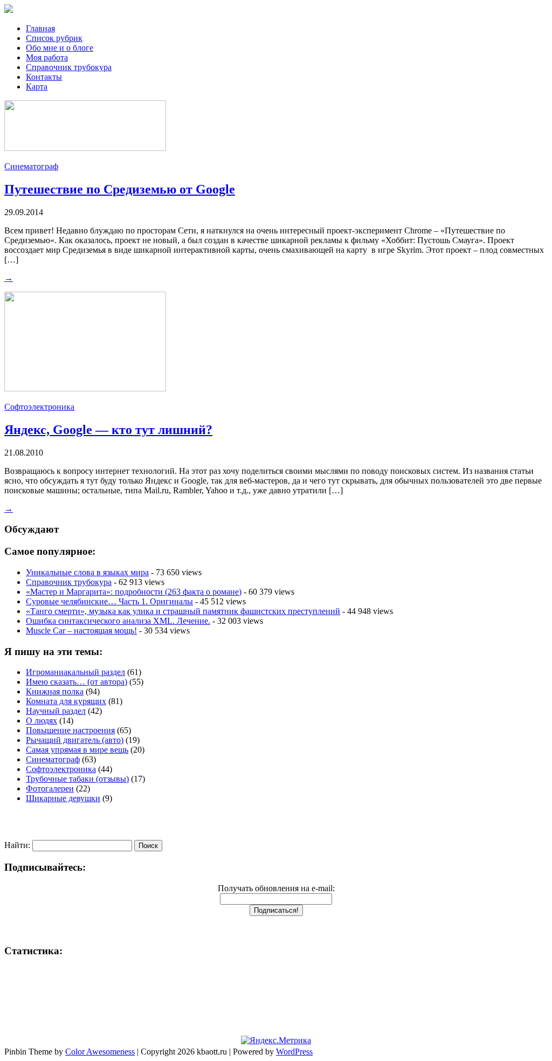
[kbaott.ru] (276, 9)
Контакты (44, 76)
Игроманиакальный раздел (75, 672)
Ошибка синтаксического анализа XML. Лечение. (118, 620)
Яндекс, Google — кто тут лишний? (108, 430)
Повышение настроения (70, 730)
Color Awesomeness (100, 1051)
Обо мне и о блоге (59, 47)
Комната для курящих (66, 701)
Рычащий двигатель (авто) (74, 740)
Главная (40, 28)
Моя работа (47, 57)
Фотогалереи (50, 788)
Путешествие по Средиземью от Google (119, 189)
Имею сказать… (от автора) (76, 681)
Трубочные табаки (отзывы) (77, 778)
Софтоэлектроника (39, 406)
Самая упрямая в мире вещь (77, 749)
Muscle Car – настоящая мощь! (81, 630)
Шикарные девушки (63, 798)
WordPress (294, 1051)
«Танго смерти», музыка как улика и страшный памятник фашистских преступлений (183, 611)
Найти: (17, 845)
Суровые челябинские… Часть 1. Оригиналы (109, 601)
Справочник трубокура (69, 67)
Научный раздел (56, 710)
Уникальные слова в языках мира (87, 572)
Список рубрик (54, 38)
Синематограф (31, 166)
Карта (36, 86)
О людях (41, 720)
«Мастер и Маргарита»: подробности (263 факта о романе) (134, 591)
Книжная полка (55, 691)
